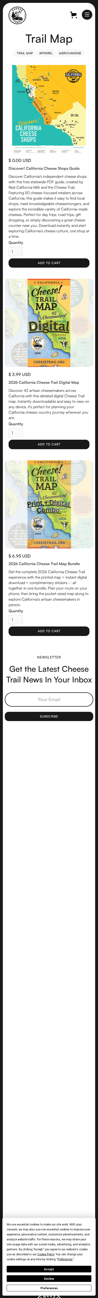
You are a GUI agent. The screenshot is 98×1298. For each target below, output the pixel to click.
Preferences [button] (65, 1259)
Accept (49, 1269)
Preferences (49, 1288)
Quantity (16, 242)
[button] (87, 15)
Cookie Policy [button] (45, 1254)
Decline (49, 1278)
